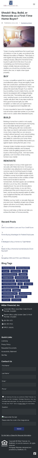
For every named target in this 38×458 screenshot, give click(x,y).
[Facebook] (35, 453)
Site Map (4, 355)
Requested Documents (9, 348)
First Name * (6, 365)
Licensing (4, 341)
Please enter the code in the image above (15, 420)
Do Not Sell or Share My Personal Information (16, 435)
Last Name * (6, 373)
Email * (4, 381)
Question (5, 407)
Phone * (4, 389)
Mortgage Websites (15, 447)
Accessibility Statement (9, 351)
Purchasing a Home (26, 23)
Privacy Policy (6, 344)
